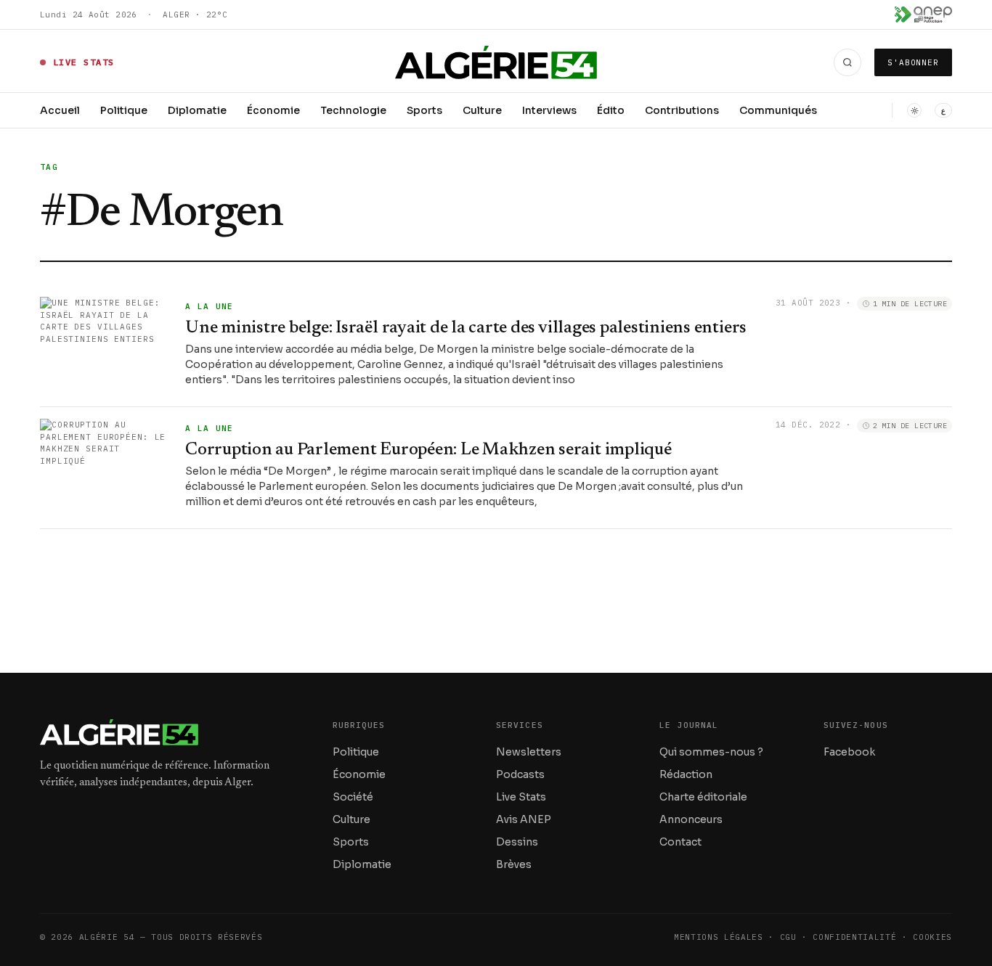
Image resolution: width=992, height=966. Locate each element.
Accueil (60, 110)
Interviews (549, 110)
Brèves (514, 864)
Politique (123, 110)
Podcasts (520, 774)
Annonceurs (691, 819)
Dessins (517, 841)
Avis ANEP (523, 819)
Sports (424, 110)
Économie (273, 110)
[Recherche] (847, 62)
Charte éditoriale (703, 796)
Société (353, 796)
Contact (680, 841)
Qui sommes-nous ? (711, 751)
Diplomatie (197, 110)
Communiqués (778, 110)
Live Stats (521, 796)
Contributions (682, 110)
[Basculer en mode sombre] (914, 110)
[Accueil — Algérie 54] (496, 62)
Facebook (849, 751)
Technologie (353, 110)
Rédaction (685, 774)
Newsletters (528, 751)
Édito (611, 110)
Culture (482, 110)
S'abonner (913, 62)
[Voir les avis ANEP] (923, 14)
